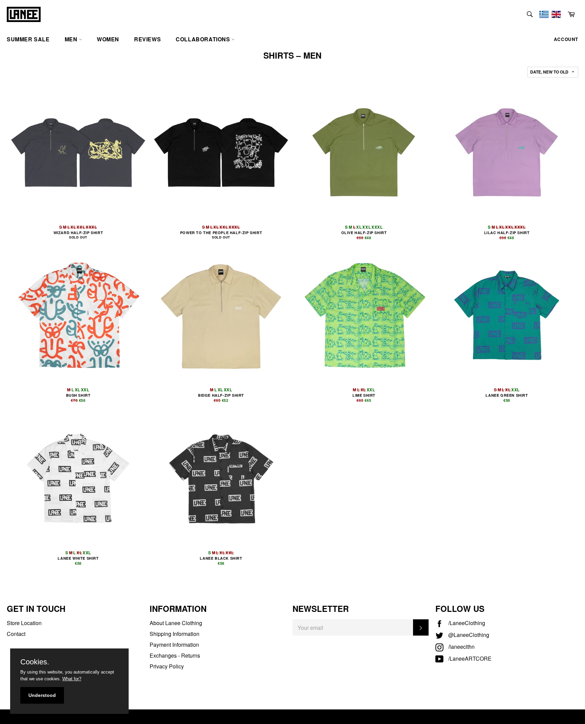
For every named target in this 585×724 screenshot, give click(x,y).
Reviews (147, 39)
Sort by (538, 64)
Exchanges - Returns (175, 655)
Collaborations (204, 39)
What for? (71, 678)
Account (566, 39)
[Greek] (544, 14)
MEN (72, 39)
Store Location (24, 623)
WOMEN (108, 39)
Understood (42, 695)
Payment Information (174, 644)
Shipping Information (174, 634)
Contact (16, 634)
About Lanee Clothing (176, 623)
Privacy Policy (167, 666)
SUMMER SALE (28, 39)
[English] (556, 14)
